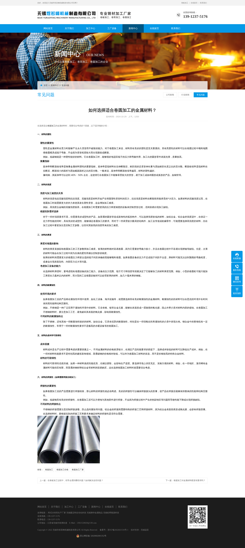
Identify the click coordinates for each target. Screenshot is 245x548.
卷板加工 (184, 3)
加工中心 (90, 28)
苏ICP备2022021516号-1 (118, 530)
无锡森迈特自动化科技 (76, 513)
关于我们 (69, 28)
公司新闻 (170, 95)
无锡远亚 (145, 530)
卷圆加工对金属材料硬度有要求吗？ (189, 480)
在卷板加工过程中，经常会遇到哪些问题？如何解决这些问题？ (75, 480)
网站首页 (48, 28)
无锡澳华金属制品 (95, 513)
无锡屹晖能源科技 (111, 513)
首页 (45, 85)
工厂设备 (111, 28)
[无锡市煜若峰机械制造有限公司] (84, 12)
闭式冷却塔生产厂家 (57, 513)
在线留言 (194, 3)
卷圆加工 (51, 126)
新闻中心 (133, 28)
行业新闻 (185, 95)
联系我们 (203, 3)
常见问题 (65, 85)
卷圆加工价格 (62, 470)
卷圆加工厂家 (78, 470)
